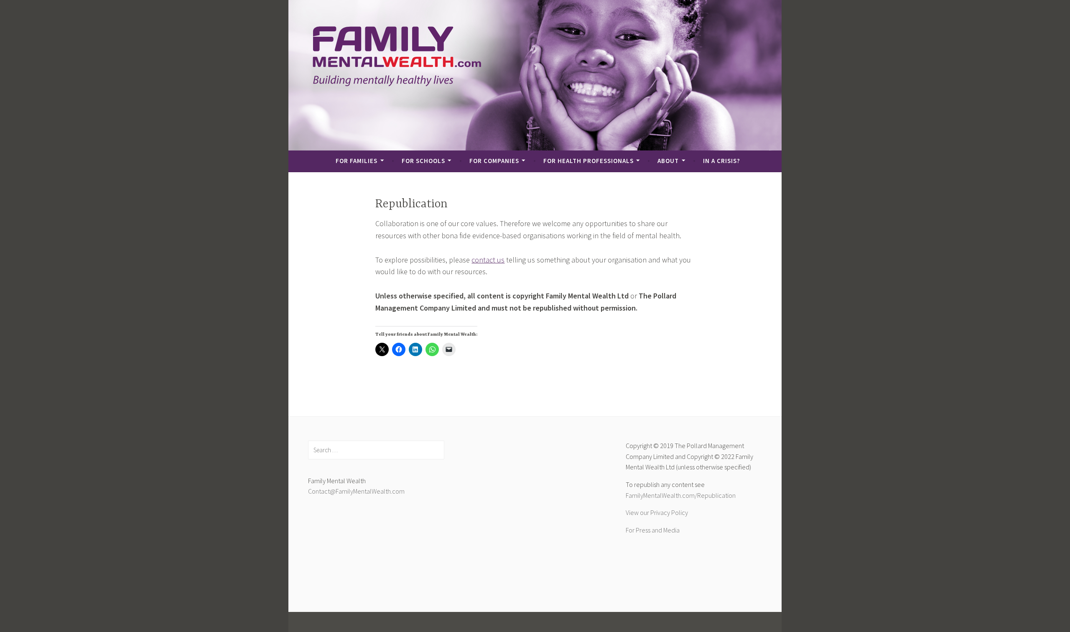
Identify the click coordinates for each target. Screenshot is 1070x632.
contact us (487, 260)
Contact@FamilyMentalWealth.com (356, 491)
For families (356, 161)
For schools (423, 161)
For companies (494, 161)
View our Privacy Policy (657, 512)
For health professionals (588, 161)
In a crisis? (721, 161)
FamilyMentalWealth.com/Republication (681, 495)
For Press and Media (653, 530)
